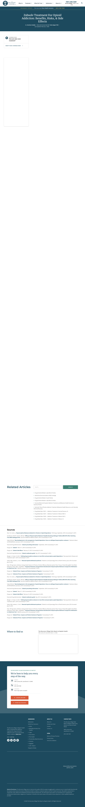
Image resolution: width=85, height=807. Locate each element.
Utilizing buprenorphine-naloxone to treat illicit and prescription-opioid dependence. (42, 556)
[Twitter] (11, 740)
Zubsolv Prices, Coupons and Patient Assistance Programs (27, 571)
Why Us (21, 3)
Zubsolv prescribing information (30, 544)
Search (70, 487)
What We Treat (38, 3)
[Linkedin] (17, 740)
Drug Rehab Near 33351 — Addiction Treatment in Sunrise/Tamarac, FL (51, 511)
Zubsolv (15, 547)
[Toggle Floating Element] (80, 803)
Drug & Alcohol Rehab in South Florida (44, 498)
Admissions (49, 3)
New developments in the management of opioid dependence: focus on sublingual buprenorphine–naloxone (42, 540)
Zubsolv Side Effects (18, 550)
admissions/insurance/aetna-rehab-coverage (45, 495)
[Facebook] (8, 740)
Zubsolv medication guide (28, 553)
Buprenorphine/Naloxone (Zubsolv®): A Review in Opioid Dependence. (33, 533)
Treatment (28, 3)
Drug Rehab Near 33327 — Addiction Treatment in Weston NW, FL (50, 514)
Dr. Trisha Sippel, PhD (53, 25)
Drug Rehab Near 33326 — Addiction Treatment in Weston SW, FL (50, 516)
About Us (58, 3)
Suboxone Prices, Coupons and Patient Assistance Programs (28, 574)
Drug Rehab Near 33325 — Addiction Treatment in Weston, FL (49, 519)
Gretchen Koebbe (31, 25)
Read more (18, 734)
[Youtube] (14, 740)
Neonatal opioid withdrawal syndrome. (32, 560)
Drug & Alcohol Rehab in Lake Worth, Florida (45, 493)
